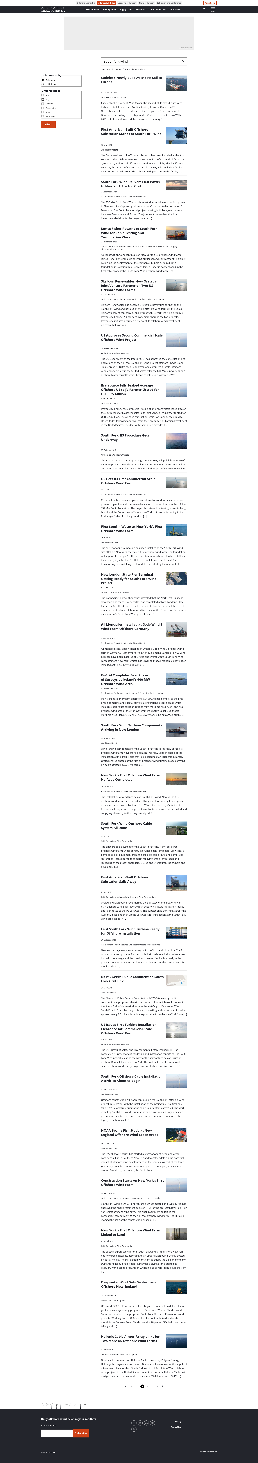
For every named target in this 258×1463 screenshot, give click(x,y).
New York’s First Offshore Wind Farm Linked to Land (130, 1232)
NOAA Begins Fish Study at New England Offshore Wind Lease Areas (129, 1132)
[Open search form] (204, 9)
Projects (49, 103)
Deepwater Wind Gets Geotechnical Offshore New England (129, 1284)
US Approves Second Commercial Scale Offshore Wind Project (132, 337)
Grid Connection (158, 9)
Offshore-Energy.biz (86, 3)
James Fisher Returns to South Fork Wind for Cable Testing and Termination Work (129, 232)
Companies (51, 108)
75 (156, 1386)
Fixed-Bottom (92, 9)
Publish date (51, 84)
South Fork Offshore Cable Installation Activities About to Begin (132, 1078)
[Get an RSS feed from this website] (134, 1429)
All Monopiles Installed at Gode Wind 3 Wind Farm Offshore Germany (131, 626)
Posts (48, 95)
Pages (48, 99)
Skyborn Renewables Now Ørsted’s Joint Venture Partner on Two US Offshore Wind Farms (129, 285)
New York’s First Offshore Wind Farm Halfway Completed (130, 777)
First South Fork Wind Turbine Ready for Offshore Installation (130, 931)
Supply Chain (126, 9)
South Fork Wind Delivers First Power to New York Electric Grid (130, 184)
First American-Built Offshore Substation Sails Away (124, 879)
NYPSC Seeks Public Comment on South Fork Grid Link (132, 978)
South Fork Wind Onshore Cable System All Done (126, 825)
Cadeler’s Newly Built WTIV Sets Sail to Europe (131, 79)
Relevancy (50, 80)
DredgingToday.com (127, 3)
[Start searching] (183, 61)
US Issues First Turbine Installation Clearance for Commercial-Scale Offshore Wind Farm (129, 1028)
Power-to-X (141, 9)
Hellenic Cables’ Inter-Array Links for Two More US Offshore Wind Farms (130, 1338)
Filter (48, 124)
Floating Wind (109, 9)
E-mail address (48, 1425)
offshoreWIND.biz (106, 3)
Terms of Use (176, 1427)
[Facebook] (134, 1423)
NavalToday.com (146, 3)
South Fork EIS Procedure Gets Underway (125, 437)
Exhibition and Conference (169, 3)
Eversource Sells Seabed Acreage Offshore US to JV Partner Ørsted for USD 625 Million (130, 389)
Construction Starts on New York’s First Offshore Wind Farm (132, 1182)
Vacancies (50, 116)
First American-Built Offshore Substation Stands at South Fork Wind (131, 131)
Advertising (210, 3)
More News (175, 9)
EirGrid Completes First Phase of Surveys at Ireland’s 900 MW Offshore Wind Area (125, 679)
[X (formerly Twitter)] (140, 1423)
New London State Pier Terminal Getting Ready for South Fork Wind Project (128, 578)
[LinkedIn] (146, 1423)
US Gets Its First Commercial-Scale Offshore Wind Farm (128, 481)
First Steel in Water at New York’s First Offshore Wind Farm (131, 528)
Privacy (178, 1422)
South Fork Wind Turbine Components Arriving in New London (131, 727)
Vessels (49, 112)
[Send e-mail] (152, 1423)
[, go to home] (53, 9)
